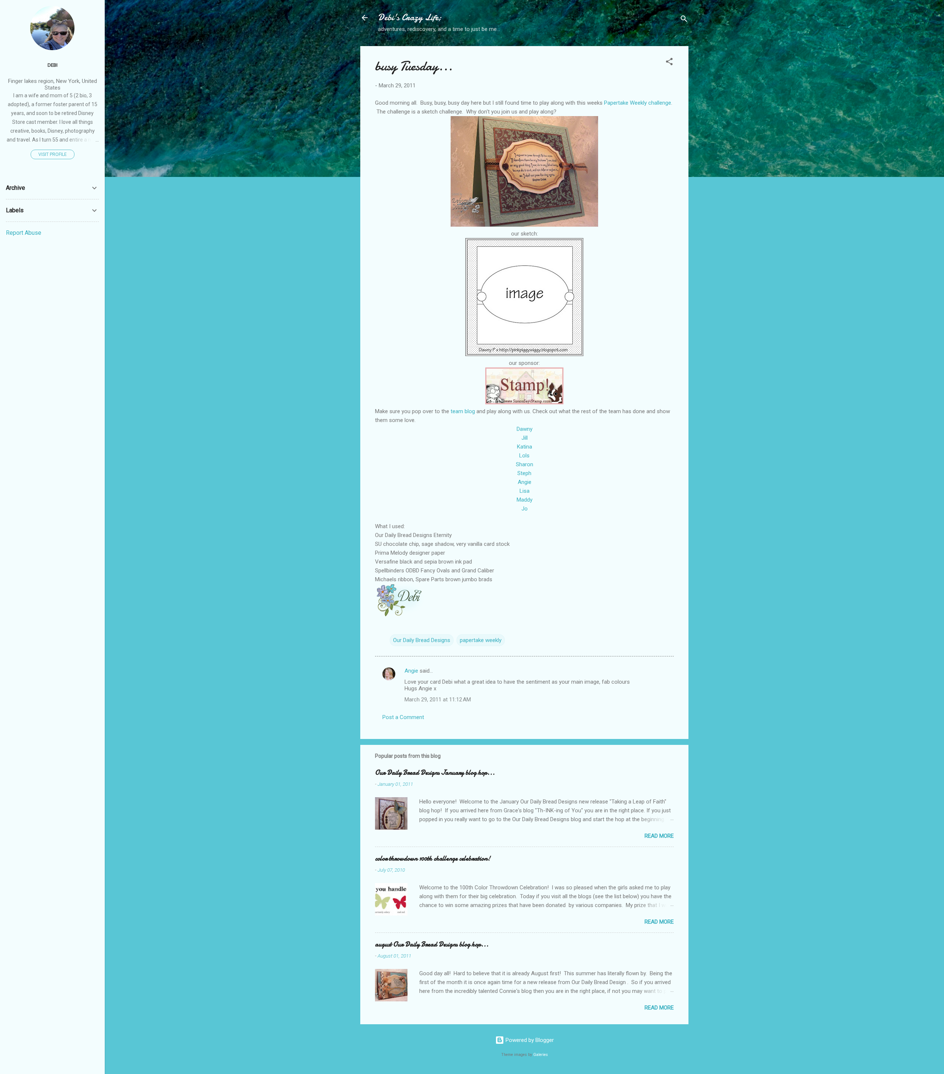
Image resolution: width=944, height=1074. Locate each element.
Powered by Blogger (529, 1040)
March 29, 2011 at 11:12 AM (438, 699)
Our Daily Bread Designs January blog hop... (435, 772)
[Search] (684, 20)
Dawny (524, 429)
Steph (524, 473)
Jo (524, 508)
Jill (524, 438)
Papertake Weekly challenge (637, 103)
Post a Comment (403, 717)
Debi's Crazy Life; (409, 17)
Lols (524, 455)
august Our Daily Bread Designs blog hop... (432, 944)
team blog (463, 411)
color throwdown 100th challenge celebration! (432, 858)
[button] (669, 63)
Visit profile (52, 154)
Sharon (524, 464)
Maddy (524, 499)
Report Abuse (23, 232)
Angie (524, 482)
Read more (659, 836)
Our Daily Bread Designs (421, 640)
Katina (524, 446)
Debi (53, 65)
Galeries (540, 1054)
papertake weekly (481, 640)
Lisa (525, 491)
